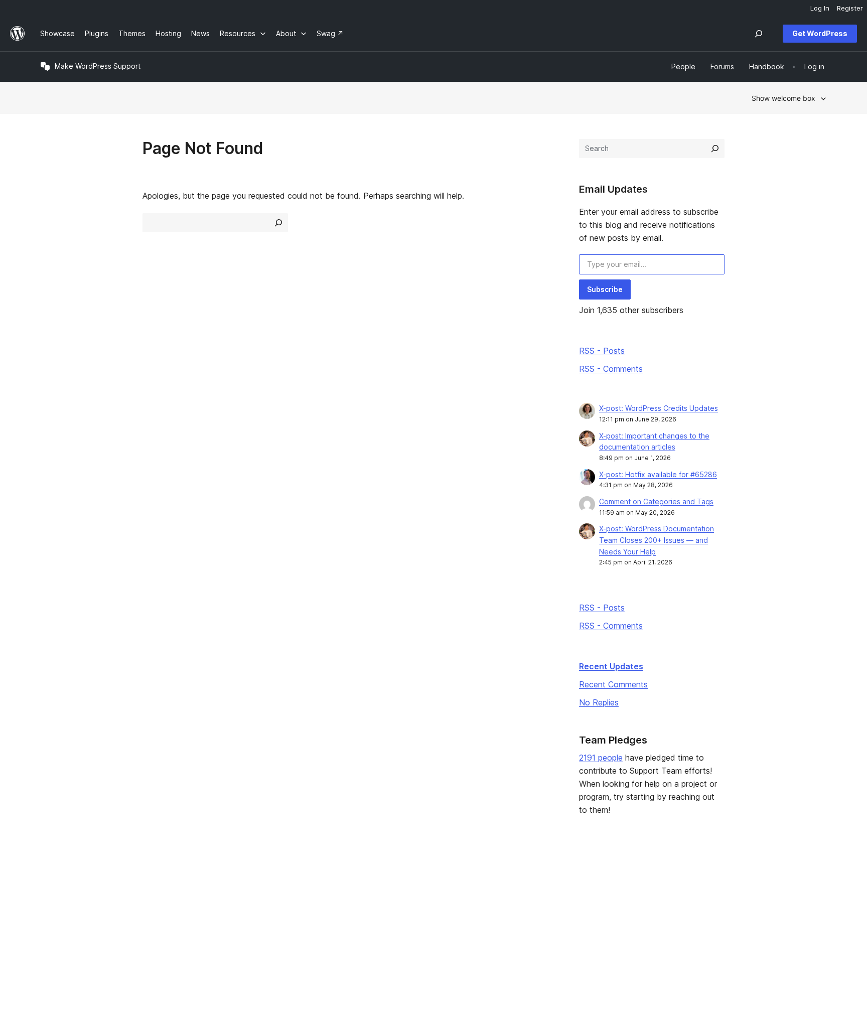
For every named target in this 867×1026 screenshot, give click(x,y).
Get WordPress (819, 33)
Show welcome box (783, 98)
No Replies (599, 702)
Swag (531, 930)
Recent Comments (613, 684)
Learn (368, 882)
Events (529, 898)
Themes (213, 898)
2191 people (601, 758)
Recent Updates (611, 666)
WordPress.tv (385, 930)
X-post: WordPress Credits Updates (658, 408)
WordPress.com (707, 882)
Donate (534, 914)
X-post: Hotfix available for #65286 (658, 474)
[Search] (715, 148)
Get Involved (539, 882)
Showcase (217, 882)
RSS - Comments (611, 369)
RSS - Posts (602, 351)
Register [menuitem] (850, 8)
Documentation (384, 898)
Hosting (53, 914)
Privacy (52, 930)
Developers (378, 914)
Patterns (214, 930)
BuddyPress (701, 930)
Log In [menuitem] (819, 8)
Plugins (211, 914)
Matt (689, 898)
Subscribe (605, 289)
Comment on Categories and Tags (656, 501)
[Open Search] (759, 33)
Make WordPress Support (97, 66)
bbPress (695, 914)
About (50, 882)
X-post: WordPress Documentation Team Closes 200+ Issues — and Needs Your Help (656, 540)
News (49, 898)
